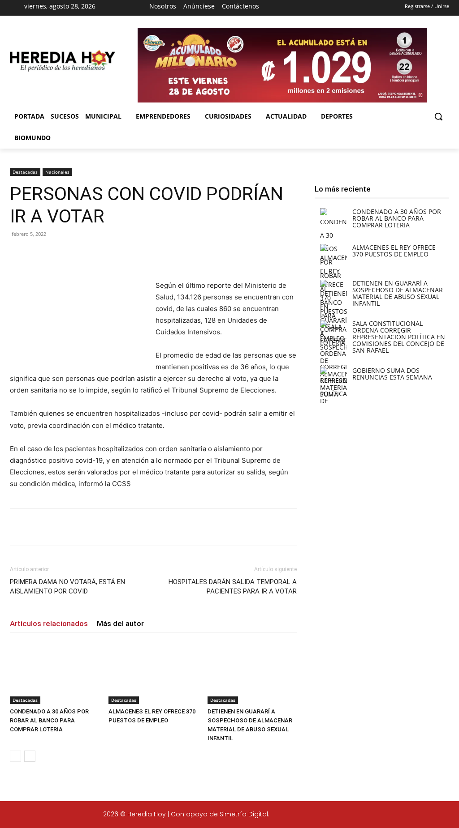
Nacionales (57, 172)
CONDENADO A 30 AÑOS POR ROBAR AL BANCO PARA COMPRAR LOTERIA (49, 720)
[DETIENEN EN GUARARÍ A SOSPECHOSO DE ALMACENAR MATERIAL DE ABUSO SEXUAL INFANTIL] (252, 673)
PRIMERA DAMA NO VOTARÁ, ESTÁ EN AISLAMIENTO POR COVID (67, 586)
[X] (317, 8)
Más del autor (120, 623)
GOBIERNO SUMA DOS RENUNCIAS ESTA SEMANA (392, 373)
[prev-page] (15, 756)
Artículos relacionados (49, 623)
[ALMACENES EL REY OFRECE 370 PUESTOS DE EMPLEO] (153, 673)
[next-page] (29, 756)
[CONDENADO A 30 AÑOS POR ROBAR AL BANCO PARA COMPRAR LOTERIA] (54, 673)
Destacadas (25, 172)
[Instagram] (301, 8)
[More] (156, 254)
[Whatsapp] (443, 815)
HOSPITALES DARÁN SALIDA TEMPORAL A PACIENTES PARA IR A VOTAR (233, 586)
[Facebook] (285, 8)
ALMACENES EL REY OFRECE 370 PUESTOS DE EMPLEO (394, 250)
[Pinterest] (115, 254)
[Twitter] (405, 815)
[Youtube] (333, 8)
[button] (438, 116)
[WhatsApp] (135, 254)
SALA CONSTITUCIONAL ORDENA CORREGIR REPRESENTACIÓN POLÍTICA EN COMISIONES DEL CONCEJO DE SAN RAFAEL (398, 337)
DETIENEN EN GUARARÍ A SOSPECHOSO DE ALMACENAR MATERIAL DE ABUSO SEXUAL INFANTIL (397, 293)
